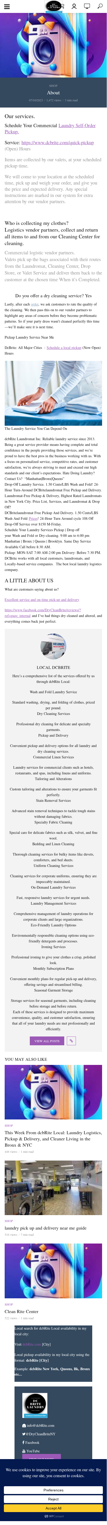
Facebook (31, 1442)
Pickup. (12, 131)
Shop (53, 85)
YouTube (32, 1450)
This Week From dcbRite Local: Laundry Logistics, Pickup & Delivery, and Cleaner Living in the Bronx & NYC (53, 1138)
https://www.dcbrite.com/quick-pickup (58, 142)
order (34, 304)
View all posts (47, 1041)
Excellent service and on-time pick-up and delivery (42, 599)
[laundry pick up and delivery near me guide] (53, 1188)
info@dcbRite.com (40, 1425)
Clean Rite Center (21, 1311)
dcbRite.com (32, 1344)
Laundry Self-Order (77, 125)
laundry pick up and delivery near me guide (46, 1228)
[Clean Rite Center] (53, 1271)
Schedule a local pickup (64, 347)
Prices (33, 518)
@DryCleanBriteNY (40, 1433)
